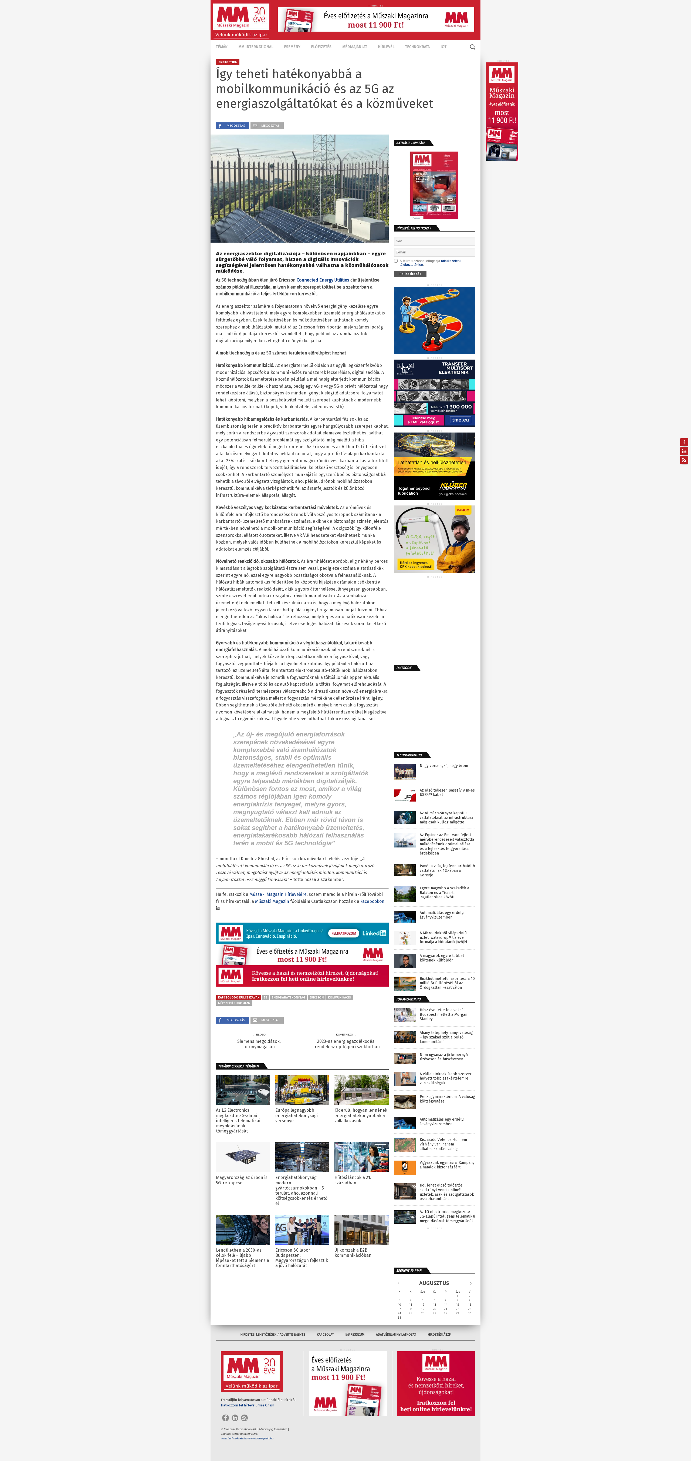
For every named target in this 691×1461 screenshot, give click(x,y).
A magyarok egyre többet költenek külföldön (442, 958)
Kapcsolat (325, 1334)
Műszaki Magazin (272, 901)
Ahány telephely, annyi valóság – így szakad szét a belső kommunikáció (446, 1037)
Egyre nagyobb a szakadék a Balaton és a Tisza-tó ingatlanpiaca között (444, 893)
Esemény (292, 47)
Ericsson (317, 997)
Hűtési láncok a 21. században (352, 1180)
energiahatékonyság (288, 997)
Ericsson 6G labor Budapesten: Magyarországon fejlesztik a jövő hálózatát (301, 1258)
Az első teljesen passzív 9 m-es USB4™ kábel (447, 792)
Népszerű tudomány (234, 1003)
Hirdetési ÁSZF (439, 1334)
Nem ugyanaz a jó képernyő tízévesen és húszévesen (444, 1057)
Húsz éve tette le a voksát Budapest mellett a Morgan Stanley (443, 1014)
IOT (443, 47)
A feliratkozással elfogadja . (429, 263)
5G (265, 997)
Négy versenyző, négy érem (444, 766)
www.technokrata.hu (234, 1438)
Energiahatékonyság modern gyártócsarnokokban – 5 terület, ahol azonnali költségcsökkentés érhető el (301, 1190)
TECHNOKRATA (417, 47)
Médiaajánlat (354, 47)
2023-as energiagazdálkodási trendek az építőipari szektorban (346, 1044)
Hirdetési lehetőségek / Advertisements (273, 1334)
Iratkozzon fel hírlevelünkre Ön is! (247, 1405)
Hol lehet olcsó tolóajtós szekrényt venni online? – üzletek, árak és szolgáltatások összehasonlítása (447, 1192)
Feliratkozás (410, 274)
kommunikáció (339, 997)
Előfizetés (321, 47)
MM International (255, 47)
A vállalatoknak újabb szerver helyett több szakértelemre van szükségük (446, 1078)
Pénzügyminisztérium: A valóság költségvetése (447, 1099)
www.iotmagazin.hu (260, 1438)
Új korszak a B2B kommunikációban (352, 1253)
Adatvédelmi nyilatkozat (396, 1334)
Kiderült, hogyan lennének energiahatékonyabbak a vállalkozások (360, 1115)
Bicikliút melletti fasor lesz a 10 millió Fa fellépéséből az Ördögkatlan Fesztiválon (447, 983)
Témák (222, 47)
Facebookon (372, 901)
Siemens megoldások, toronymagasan (259, 1044)
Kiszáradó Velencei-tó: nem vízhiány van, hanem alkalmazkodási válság (443, 1144)
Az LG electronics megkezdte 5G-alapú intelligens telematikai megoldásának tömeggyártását (447, 1216)
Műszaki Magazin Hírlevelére (278, 894)
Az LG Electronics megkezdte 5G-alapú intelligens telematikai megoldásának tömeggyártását (238, 1121)
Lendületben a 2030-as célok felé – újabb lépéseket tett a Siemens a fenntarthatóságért (242, 1258)
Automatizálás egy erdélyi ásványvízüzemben (442, 915)
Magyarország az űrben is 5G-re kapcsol (241, 1180)
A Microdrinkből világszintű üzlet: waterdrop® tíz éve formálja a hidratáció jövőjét (443, 937)
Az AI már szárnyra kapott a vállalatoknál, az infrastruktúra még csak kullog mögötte (446, 818)
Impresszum (355, 1334)
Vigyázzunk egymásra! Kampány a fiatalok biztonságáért (447, 1165)
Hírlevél (386, 47)
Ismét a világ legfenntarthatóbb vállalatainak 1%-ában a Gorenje (447, 870)
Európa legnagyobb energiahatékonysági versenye (296, 1115)
